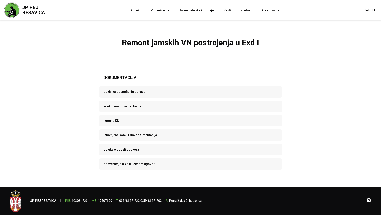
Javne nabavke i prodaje (196, 10)
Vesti (227, 10)
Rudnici (136, 10)
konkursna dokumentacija (122, 106)
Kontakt (246, 10)
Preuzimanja (270, 10)
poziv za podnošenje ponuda (124, 92)
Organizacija (160, 10)
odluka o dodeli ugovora (121, 149)
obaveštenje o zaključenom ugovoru (130, 164)
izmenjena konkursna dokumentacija (130, 135)
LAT (374, 10)
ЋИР (367, 10)
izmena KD (111, 121)
